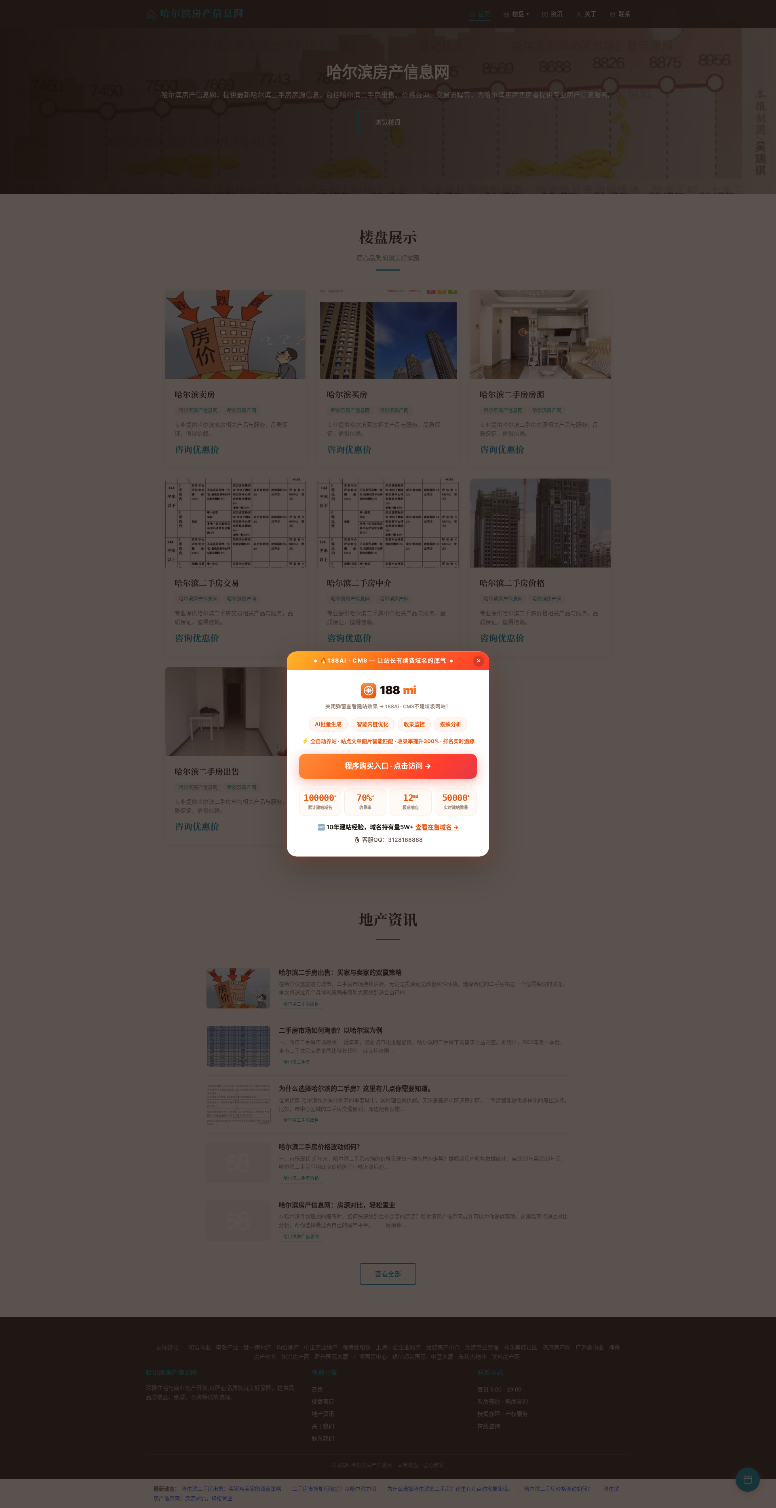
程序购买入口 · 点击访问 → (388, 765)
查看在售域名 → (437, 827)
